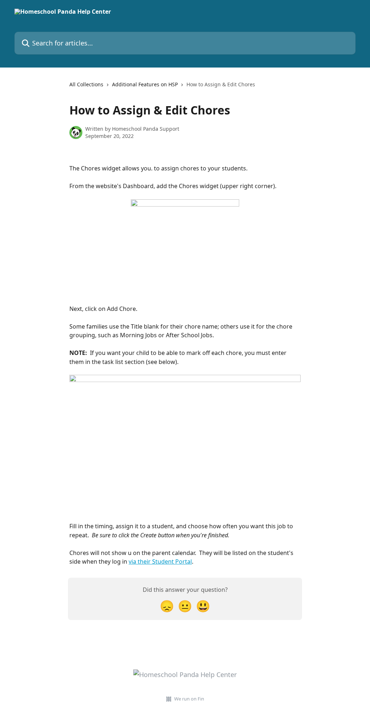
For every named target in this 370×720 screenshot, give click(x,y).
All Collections (86, 84)
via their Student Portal (160, 561)
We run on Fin (189, 698)
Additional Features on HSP (145, 84)
